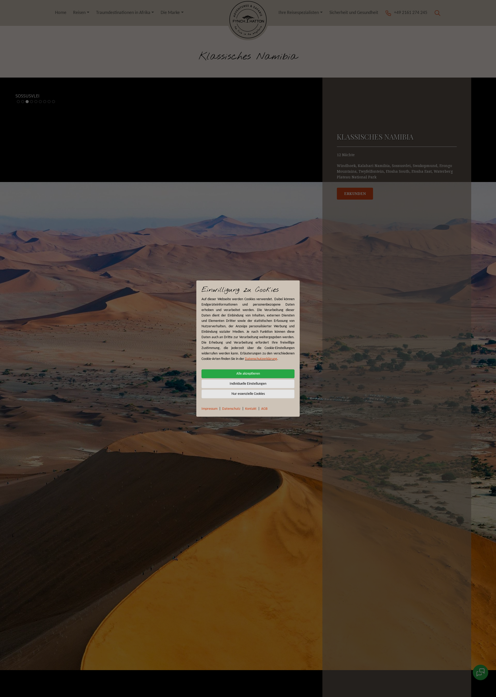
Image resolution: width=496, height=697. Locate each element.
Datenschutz (231, 409)
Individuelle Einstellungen (248, 383)
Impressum (210, 409)
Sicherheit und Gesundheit (353, 12)
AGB (264, 409)
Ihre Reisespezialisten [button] (298, 12)
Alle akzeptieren (248, 373)
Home (60, 12)
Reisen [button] (79, 12)
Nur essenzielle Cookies (248, 394)
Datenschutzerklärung (261, 359)
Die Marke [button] (170, 12)
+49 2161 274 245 (410, 12)
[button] (437, 12)
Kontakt (251, 409)
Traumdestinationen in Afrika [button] (123, 12)
